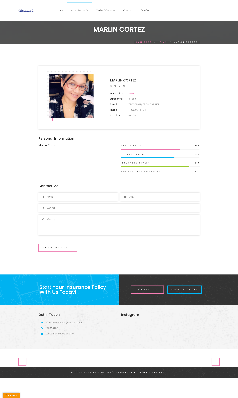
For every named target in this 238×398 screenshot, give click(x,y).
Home (60, 10)
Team (163, 42)
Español (145, 10)
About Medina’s (79, 10)
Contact (127, 10)
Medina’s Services (105, 10)
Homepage (144, 42)
